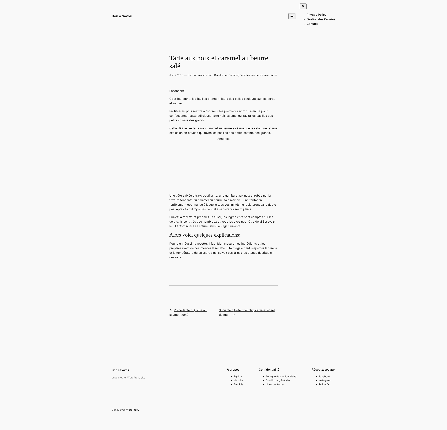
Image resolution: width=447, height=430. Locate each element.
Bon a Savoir (122, 16)
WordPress (132, 409)
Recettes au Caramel (226, 75)
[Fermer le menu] (303, 6)
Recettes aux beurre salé (254, 75)
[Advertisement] (223, 165)
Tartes (273, 75)
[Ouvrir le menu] (291, 16)
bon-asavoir (200, 75)
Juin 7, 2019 (176, 75)
